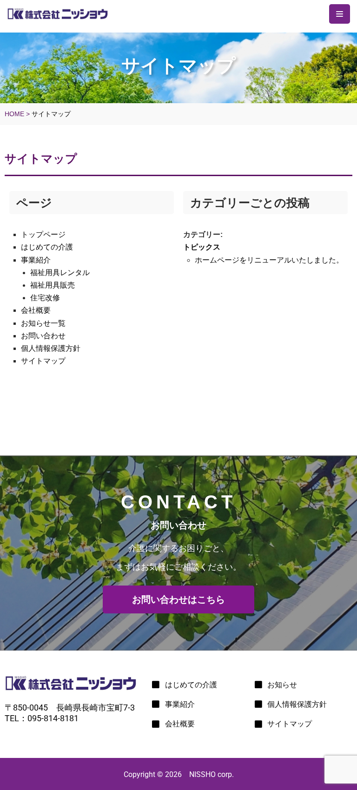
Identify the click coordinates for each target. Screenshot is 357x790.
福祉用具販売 (52, 285)
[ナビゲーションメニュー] (339, 14)
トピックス (201, 247)
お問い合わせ (43, 336)
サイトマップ (43, 361)
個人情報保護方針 (50, 348)
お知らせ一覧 (43, 323)
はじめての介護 (47, 247)
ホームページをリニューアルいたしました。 (269, 260)
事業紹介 (36, 260)
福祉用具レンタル (60, 272)
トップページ (43, 234)
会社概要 (36, 310)
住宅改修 (45, 298)
